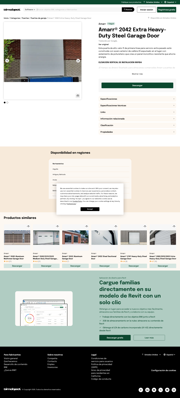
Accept (90, 209)
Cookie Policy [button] (77, 201)
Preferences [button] (71, 204)
